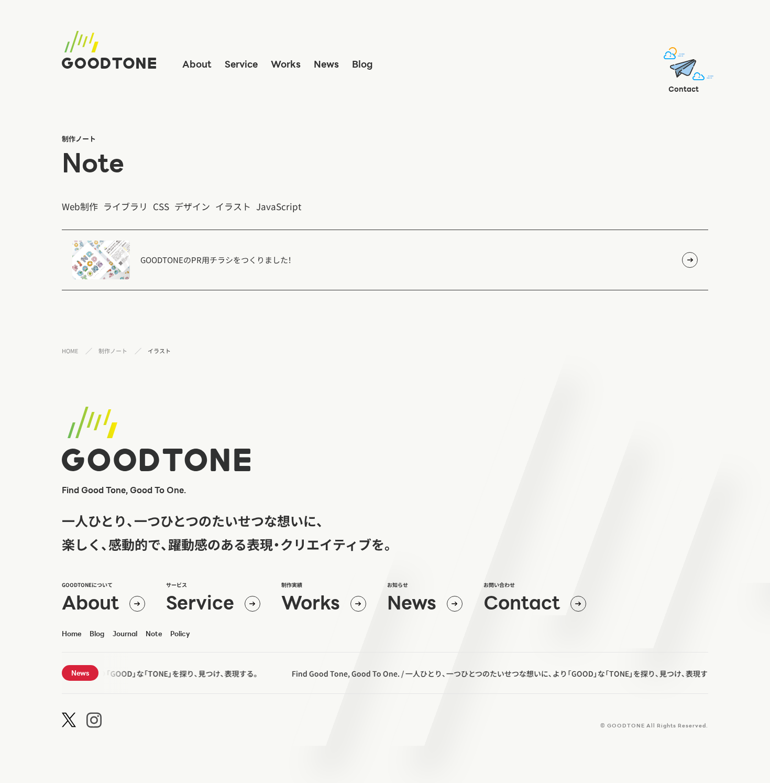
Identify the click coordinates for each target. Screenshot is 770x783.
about (197, 64)
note (93, 162)
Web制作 (80, 206)
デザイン (192, 206)
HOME (70, 350)
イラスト (233, 206)
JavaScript (278, 206)
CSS (161, 206)
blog (362, 64)
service (241, 64)
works (286, 64)
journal (125, 633)
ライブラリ (125, 206)
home (71, 633)
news (326, 64)
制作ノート (112, 350)
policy (180, 633)
